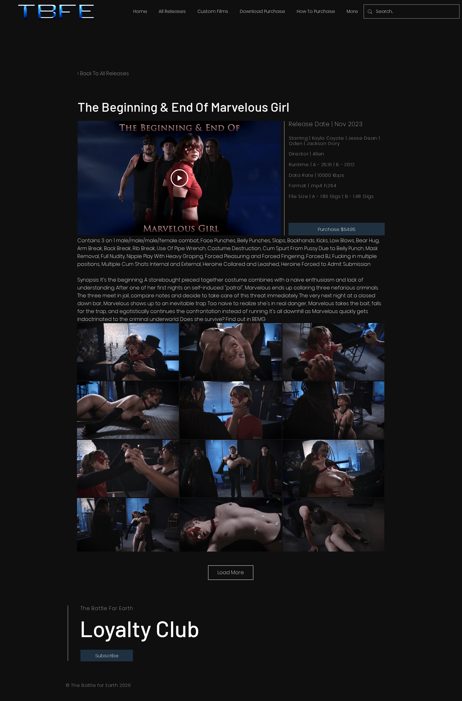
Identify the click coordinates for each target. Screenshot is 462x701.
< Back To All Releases (103, 73)
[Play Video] (179, 178)
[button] (172, 11)
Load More (230, 572)
